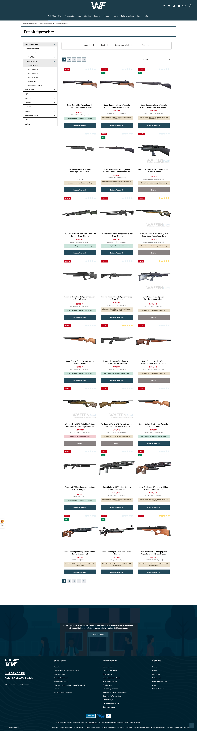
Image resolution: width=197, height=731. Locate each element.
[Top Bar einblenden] (190, 5)
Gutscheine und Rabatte (111, 678)
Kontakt (57, 667)
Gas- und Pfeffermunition (112, 696)
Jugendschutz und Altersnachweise (66, 670)
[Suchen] (164, 5)
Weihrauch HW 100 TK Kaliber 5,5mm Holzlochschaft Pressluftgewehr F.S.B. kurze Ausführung (80, 425)
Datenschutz (156, 678)
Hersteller (87, 45)
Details (153, 190)
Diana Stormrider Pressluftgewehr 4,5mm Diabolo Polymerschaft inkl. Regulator (117, 170)
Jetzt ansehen (98, 634)
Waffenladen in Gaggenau (63, 692)
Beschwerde (107, 685)
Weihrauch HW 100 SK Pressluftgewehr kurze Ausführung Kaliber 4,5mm (116, 425)
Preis (103, 45)
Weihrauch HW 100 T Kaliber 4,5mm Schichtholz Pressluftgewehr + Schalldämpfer (153, 235)
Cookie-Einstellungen (159, 681)
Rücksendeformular (61, 678)
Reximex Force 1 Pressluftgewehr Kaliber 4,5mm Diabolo (116, 298)
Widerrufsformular (60, 674)
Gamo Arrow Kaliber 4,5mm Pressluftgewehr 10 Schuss (80, 170)
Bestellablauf (107, 674)
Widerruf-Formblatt (61, 681)
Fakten (154, 670)
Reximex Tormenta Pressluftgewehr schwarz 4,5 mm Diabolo (117, 362)
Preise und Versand (110, 681)
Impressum (156, 674)
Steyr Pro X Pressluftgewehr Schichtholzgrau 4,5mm (153, 298)
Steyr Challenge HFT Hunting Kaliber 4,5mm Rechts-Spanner (153, 488)
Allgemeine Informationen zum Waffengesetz (70, 685)
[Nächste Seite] (79, 59)
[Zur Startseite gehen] (98, 5)
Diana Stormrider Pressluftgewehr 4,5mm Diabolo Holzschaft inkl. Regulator (117, 106)
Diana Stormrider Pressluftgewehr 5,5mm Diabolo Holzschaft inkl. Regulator (80, 106)
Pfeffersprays (108, 700)
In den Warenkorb (79, 126)
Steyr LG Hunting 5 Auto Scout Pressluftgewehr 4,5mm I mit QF (153, 362)
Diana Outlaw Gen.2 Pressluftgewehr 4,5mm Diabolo (80, 362)
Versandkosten (93, 722)
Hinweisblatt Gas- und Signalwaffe (115, 692)
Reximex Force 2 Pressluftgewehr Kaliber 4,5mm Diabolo (116, 235)
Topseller (145, 45)
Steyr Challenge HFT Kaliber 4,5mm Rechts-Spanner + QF (117, 488)
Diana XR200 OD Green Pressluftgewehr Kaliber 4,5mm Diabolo (80, 235)
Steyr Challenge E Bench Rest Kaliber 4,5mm (116, 552)
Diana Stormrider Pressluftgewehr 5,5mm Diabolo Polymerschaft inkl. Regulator (153, 106)
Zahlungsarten (108, 667)
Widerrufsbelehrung (110, 670)
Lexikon (56, 689)
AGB (154, 685)
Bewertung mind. (122, 45)
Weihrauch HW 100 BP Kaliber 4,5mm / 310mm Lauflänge (153, 170)
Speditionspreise (109, 707)
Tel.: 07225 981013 (15, 673)
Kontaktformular (23, 685)
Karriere (155, 667)
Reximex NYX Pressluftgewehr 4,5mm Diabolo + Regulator (80, 488)
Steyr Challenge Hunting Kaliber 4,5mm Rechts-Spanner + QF (79, 552)
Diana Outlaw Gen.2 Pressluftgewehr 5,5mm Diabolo (153, 425)
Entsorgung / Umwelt (110, 689)
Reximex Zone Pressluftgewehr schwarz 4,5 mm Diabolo (79, 298)
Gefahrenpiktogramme (111, 703)
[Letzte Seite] (84, 59)
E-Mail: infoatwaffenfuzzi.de (19, 678)
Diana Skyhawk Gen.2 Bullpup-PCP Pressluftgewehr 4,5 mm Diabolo (153, 552)
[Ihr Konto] (174, 5)
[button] (54, 44)
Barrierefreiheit (157, 689)
